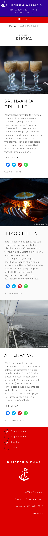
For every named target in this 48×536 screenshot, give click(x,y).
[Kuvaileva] (6, 442)
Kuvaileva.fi (38, 513)
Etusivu (13, 26)
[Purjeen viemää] (6, 431)
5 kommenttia (18, 420)
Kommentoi (16, 172)
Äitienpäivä (18, 355)
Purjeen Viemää (24, 5)
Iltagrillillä (20, 233)
